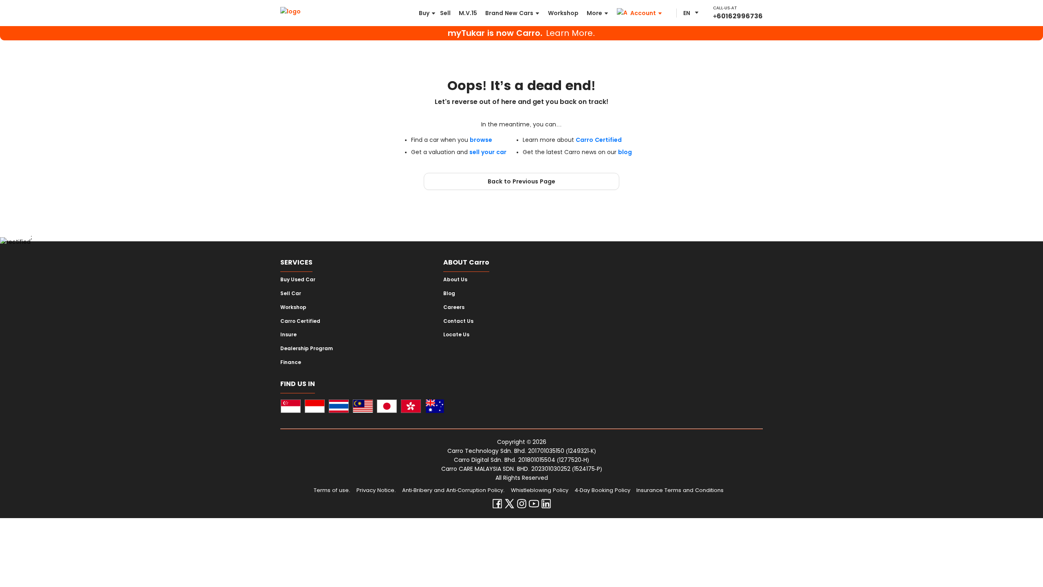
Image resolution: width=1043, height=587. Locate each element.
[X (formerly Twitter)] (509, 505)
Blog (449, 293)
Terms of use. (332, 490)
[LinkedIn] (546, 505)
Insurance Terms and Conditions (680, 490)
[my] (362, 407)
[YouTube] (534, 505)
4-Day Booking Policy (602, 490)
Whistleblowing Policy (539, 490)
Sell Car (290, 293)
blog (625, 152)
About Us (455, 279)
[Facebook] (497, 505)
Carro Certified (599, 140)
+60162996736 (738, 16)
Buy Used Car (297, 279)
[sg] (290, 407)
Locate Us (456, 335)
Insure (288, 335)
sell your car (487, 152)
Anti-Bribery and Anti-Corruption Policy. (453, 490)
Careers (453, 307)
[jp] (386, 407)
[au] (435, 407)
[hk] (410, 407)
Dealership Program (306, 348)
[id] (314, 407)
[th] (338, 407)
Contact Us (458, 321)
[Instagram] (522, 505)
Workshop (293, 307)
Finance (290, 362)
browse (481, 140)
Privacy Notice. (376, 490)
